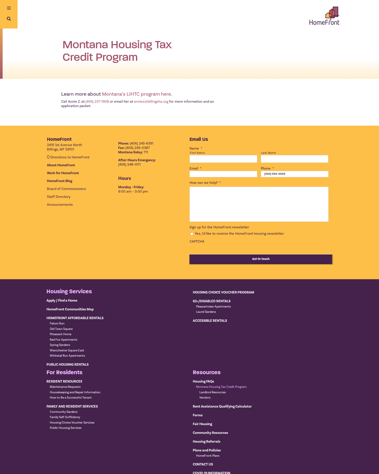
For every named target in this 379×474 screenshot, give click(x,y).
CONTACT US (203, 464)
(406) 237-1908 (97, 101)
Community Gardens (64, 412)
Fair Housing (202, 424)
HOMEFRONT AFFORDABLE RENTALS (75, 318)
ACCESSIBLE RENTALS (210, 320)
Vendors (205, 398)
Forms (198, 415)
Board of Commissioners (66, 189)
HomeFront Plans (208, 456)
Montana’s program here (136, 94)
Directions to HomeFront (69, 157)
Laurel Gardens (206, 312)
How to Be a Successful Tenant (71, 398)
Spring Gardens (60, 345)
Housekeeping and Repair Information (75, 392)
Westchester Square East (67, 350)
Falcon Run (57, 324)
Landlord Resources (212, 392)
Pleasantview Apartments (213, 307)
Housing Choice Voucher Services (72, 423)
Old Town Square (61, 329)
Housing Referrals (206, 441)
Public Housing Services (66, 428)
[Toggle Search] (9, 18)
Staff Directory (58, 197)
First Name (197, 153)
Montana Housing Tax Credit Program (221, 387)
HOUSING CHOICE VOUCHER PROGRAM (223, 292)
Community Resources (210, 433)
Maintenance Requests (65, 387)
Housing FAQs (203, 381)
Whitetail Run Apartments (67, 356)
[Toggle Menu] (9, 9)
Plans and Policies (207, 450)
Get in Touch (261, 259)
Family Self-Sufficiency (65, 417)
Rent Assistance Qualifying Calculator (222, 406)
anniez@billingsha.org (151, 101)
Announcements (60, 204)
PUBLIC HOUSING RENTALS (67, 364)
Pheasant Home (60, 334)
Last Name (268, 153)
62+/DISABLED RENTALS (212, 301)
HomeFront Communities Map (70, 309)
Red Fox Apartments (63, 340)
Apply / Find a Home (61, 300)
